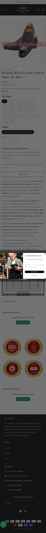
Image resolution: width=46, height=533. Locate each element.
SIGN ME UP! (34, 271)
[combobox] (26, 267)
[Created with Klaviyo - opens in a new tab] (23, 279)
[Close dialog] (44, 254)
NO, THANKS (34, 275)
